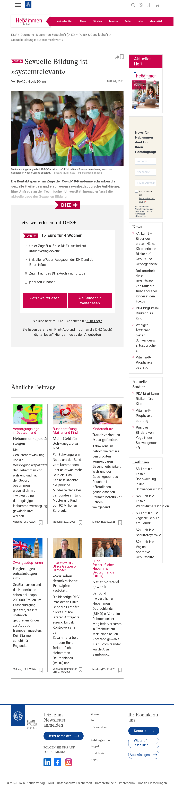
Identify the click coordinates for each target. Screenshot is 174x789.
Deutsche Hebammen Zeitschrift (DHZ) (48, 34)
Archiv (128, 21)
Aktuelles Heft (65, 21)
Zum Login (94, 321)
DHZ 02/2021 (115, 81)
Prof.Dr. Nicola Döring (31, 81)
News (83, 21)
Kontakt (140, 731)
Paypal (95, 746)
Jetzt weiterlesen (44, 298)
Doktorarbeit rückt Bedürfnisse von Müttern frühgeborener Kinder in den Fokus (146, 286)
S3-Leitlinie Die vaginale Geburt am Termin (147, 518)
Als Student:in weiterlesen (90, 300)
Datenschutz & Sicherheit (74, 783)
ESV (14, 34)
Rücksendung (99, 727)
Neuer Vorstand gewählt (105, 584)
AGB (51, 783)
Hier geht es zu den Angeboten (78, 335)
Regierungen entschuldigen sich (25, 573)
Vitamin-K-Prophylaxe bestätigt (144, 362)
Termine (113, 21)
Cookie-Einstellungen (152, 783)
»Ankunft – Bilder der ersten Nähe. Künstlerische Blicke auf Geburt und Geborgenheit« (147, 248)
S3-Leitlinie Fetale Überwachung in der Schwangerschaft (149, 479)
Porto (94, 720)
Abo (140, 21)
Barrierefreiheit (105, 783)
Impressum (127, 783)
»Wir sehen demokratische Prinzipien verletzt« (65, 583)
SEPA (94, 760)
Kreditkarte (98, 753)
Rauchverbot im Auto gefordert (106, 437)
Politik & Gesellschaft (93, 34)
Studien (97, 21)
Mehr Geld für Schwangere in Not (65, 443)
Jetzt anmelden (60, 736)
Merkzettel (156, 21)
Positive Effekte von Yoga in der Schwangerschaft (147, 437)
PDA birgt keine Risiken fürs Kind (147, 313)
